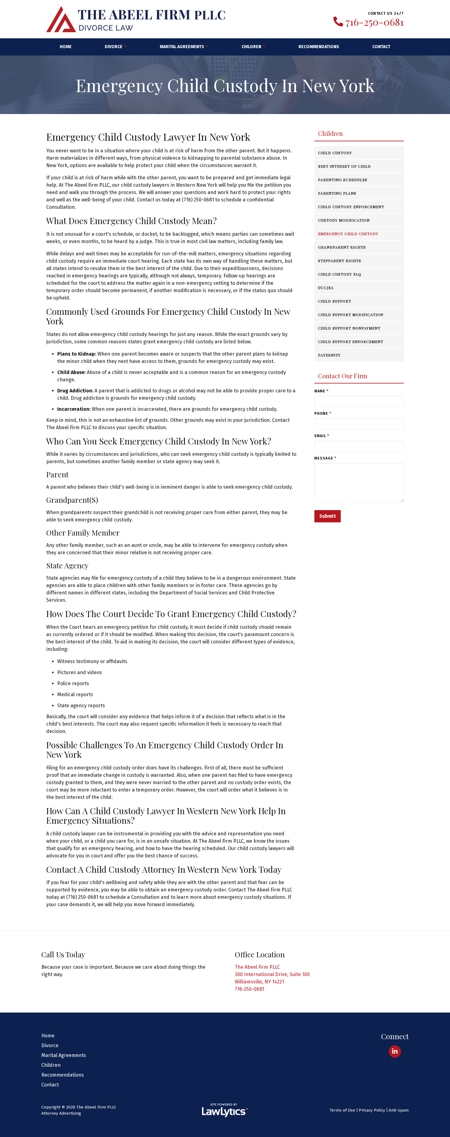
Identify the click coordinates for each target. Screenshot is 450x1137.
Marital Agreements (182, 46)
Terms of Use (342, 1110)
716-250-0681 (375, 21)
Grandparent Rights (342, 247)
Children (251, 46)
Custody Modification (344, 220)
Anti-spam (399, 1110)
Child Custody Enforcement (351, 206)
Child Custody (335, 152)
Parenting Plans (337, 193)
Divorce (113, 46)
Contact (381, 46)
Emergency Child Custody (348, 233)
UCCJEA (326, 287)
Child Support (334, 301)
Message (325, 458)
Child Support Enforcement (350, 341)
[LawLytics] (225, 1110)
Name (321, 391)
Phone (322, 413)
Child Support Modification (350, 314)
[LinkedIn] (395, 1051)
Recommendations (318, 46)
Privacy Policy (372, 1110)
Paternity (329, 355)
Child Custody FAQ (339, 274)
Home (66, 46)
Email (321, 436)
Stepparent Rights (339, 260)
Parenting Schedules (342, 179)
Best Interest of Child (344, 166)
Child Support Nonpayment (349, 328)
